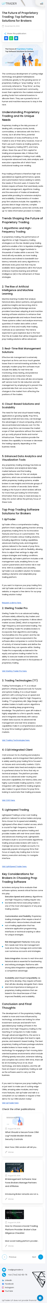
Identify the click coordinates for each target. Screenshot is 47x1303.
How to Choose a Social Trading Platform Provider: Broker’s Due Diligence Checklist (21, 1230)
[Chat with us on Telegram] (40, 1298)
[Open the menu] (41, 3)
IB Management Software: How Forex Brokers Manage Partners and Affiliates (21, 1183)
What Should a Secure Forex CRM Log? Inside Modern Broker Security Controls (22, 1136)
